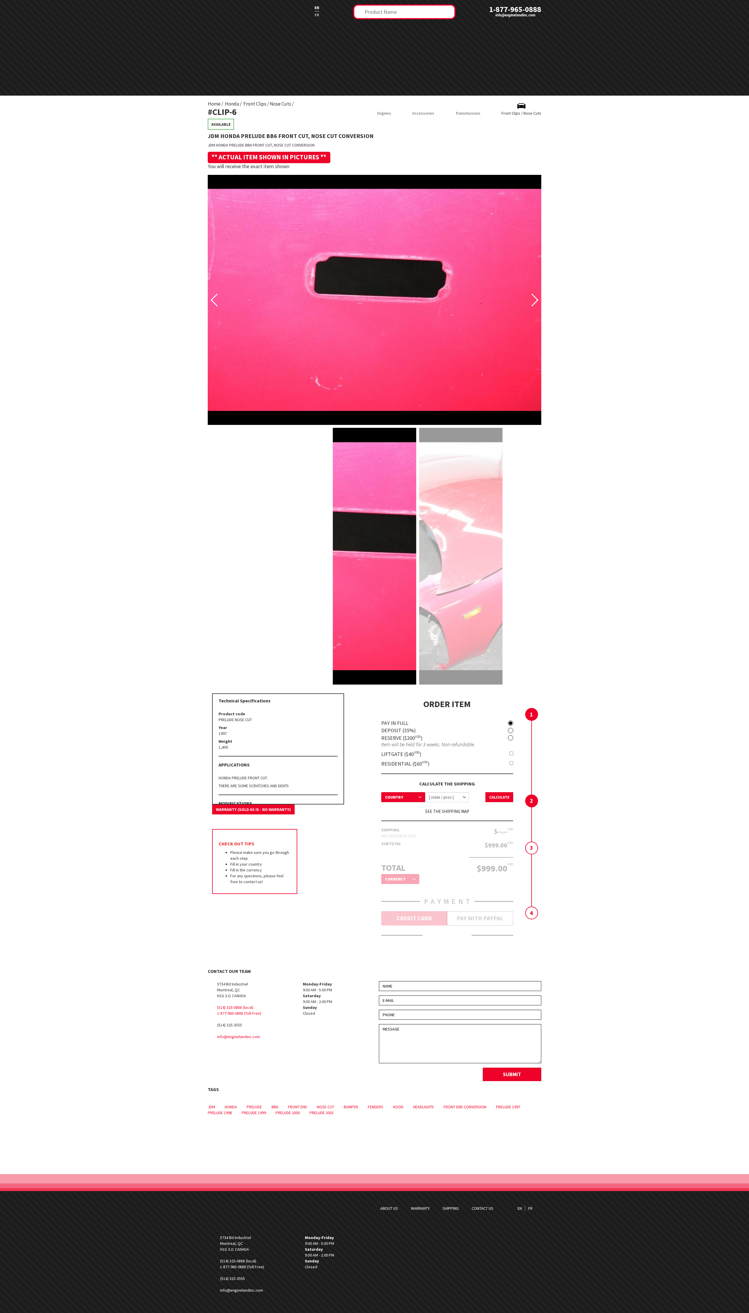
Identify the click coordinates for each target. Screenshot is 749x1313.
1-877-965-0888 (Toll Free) (239, 1013)
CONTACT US (482, 1208)
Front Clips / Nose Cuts (267, 104)
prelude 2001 (322, 1112)
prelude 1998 (220, 1112)
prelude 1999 (254, 1112)
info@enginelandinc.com (515, 15)
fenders (375, 1106)
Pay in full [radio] (394, 723)
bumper (351, 1106)
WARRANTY (420, 1208)
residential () (405, 763)
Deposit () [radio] (398, 730)
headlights (423, 1106)
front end (297, 1106)
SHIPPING (451, 1208)
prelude (254, 1106)
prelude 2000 (288, 1112)
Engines (384, 113)
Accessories (423, 113)
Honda (232, 104)
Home (214, 104)
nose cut (325, 1106)
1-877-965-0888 (515, 9)
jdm (211, 1106)
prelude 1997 (508, 1106)
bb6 (275, 1106)
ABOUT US (389, 1208)
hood (398, 1106)
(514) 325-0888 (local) (235, 1007)
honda (231, 1106)
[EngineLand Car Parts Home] (244, 11)
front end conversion (465, 1106)
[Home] (244, 1208)
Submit (512, 1074)
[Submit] (360, 11)
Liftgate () (401, 753)
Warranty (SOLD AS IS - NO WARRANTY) (253, 809)
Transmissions (468, 113)
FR (317, 15)
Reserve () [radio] (401, 738)
